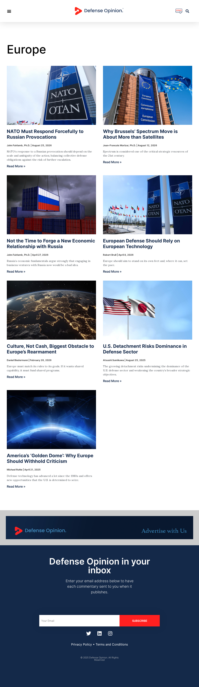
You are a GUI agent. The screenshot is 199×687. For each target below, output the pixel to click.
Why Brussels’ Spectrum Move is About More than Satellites (140, 134)
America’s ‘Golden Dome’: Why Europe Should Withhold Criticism (50, 458)
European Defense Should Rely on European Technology (141, 243)
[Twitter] (89, 633)
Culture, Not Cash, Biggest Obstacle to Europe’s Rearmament (50, 349)
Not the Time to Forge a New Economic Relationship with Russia (51, 243)
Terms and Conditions (112, 644)
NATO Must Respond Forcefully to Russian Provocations (45, 134)
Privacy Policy (81, 644)
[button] (9, 11)
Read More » (16, 166)
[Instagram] (110, 633)
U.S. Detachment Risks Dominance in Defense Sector (145, 349)
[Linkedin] (99, 633)
